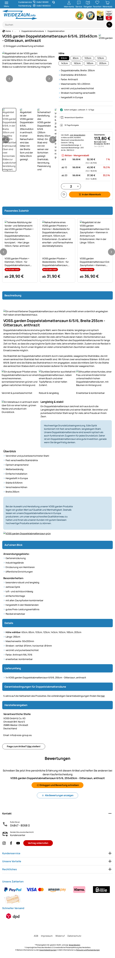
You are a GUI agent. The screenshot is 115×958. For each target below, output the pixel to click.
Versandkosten (74, 945)
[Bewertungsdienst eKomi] (79, 16)
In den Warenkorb (91, 194)
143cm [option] (64, 63)
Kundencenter (17, 835)
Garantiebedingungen (48, 950)
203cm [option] (102, 63)
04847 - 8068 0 (20, 825)
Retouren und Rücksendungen (88, 950)
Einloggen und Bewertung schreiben (25, 46)
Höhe (61, 53)
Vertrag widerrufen (38, 843)
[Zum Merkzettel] (64, 194)
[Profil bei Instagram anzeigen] (4, 843)
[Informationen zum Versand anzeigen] (12, 916)
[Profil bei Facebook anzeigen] (11, 843)
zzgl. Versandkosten (77, 135)
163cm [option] (77, 63)
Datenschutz (74, 935)
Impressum (47, 935)
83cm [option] (76, 58)
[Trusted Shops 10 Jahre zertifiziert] (100, 16)
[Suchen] (109, 24)
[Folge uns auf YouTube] (18, 843)
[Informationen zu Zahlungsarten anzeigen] (57, 894)
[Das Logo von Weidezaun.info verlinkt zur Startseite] (29, 15)
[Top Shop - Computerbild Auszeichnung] (109, 16)
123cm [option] (100, 58)
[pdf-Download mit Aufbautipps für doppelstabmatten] (57, 534)
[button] (29, 60)
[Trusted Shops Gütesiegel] (90, 16)
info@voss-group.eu (17, 735)
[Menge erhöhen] (78, 186)
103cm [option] (87, 58)
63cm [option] (64, 58)
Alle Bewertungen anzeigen (59, 795)
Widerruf (60, 935)
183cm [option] (90, 63)
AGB (36, 935)
